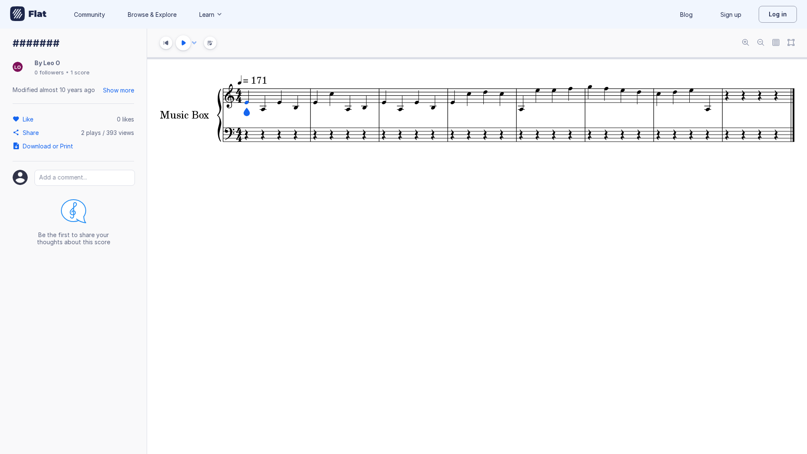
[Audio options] (194, 42)
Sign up (730, 14)
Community (89, 14)
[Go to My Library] (28, 14)
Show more (118, 90)
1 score (80, 72)
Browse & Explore (152, 14)
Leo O (51, 62)
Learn (206, 14)
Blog (686, 14)
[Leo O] (18, 67)
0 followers (49, 72)
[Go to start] (166, 43)
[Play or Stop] (183, 42)
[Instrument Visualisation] (210, 43)
